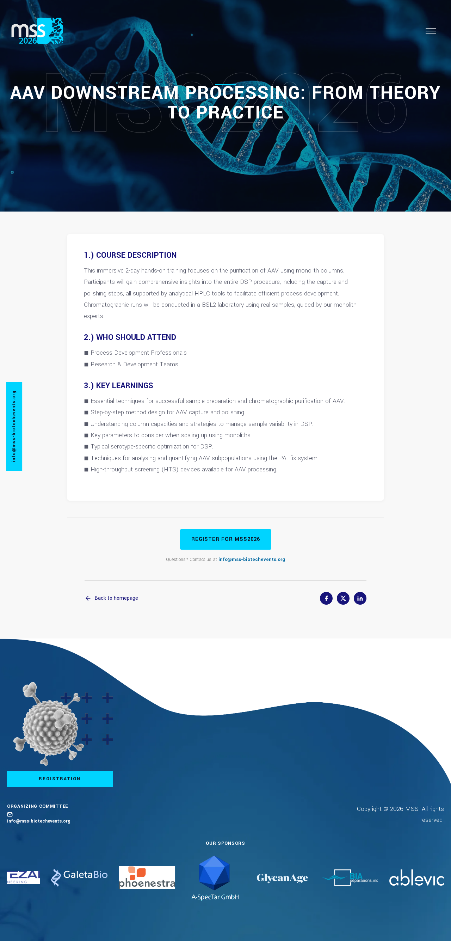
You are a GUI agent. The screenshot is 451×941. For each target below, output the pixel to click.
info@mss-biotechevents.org (251, 559)
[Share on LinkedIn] (360, 598)
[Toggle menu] (431, 31)
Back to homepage (116, 598)
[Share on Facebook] (326, 598)
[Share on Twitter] (343, 598)
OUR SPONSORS (225, 843)
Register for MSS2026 (225, 539)
